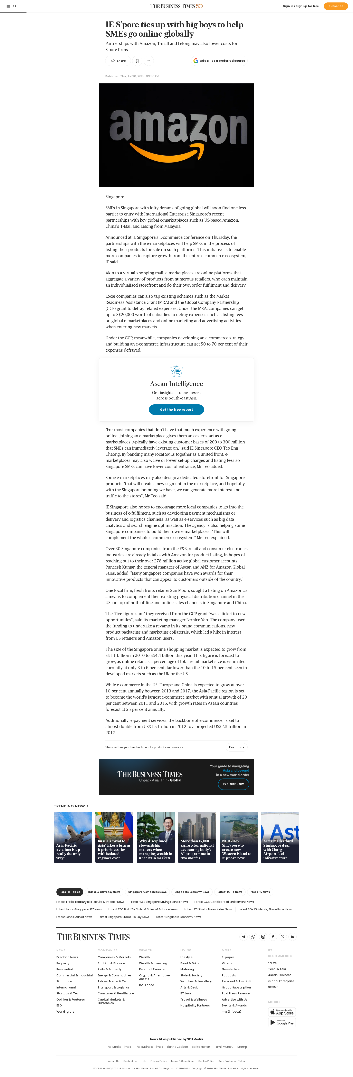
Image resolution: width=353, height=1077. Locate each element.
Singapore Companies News (147, 892)
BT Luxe (185, 993)
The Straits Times (118, 1047)
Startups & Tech (68, 993)
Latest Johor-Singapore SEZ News (79, 909)
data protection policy (232, 1061)
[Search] (14, 6)
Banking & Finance (111, 963)
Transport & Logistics (114, 987)
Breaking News (67, 957)
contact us (130, 1061)
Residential (64, 969)
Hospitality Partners (195, 1005)
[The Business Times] (172, 6)
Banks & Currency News (104, 892)
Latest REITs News (230, 892)
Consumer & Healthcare (116, 993)
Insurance (146, 985)
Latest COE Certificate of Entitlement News (224, 902)
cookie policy (206, 1061)
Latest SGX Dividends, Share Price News (265, 909)
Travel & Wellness (193, 999)
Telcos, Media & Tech (113, 981)
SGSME (273, 987)
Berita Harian (201, 1047)
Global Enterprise (281, 981)
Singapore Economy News (192, 892)
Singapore (64, 981)
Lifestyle (186, 957)
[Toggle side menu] (8, 6)
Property (62, 963)
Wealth (144, 957)
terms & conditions (182, 1061)
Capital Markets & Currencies (111, 1001)
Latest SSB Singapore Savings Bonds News (159, 902)
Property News (260, 892)
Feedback (236, 747)
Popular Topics (70, 892)
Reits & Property (110, 969)
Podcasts (229, 975)
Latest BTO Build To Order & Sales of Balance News (143, 909)
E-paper (228, 957)
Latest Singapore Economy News (178, 917)
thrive (272, 963)
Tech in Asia (277, 969)
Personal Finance (151, 969)
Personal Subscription (238, 981)
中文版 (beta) (231, 1012)
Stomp (242, 1047)
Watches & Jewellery (196, 981)
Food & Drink (189, 963)
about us (113, 1061)
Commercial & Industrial (74, 975)
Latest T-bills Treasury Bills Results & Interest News (90, 902)
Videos (227, 963)
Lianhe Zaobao (177, 1047)
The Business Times (149, 1047)
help (143, 1061)
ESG (59, 1005)
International (66, 987)
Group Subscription (236, 987)
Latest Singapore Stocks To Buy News (124, 917)
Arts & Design (190, 987)
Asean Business (279, 975)
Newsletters (231, 969)
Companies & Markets (114, 957)
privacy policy (159, 1061)
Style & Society (191, 975)
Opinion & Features (70, 999)
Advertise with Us (234, 999)
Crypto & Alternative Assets (154, 977)
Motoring (187, 969)
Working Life (65, 1012)
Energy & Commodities (115, 975)
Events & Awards (234, 1005)
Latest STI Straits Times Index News (208, 909)
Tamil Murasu (223, 1047)
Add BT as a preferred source (222, 61)
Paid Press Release (236, 993)
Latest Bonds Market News (74, 917)
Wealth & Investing (153, 963)
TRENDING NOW (69, 806)
